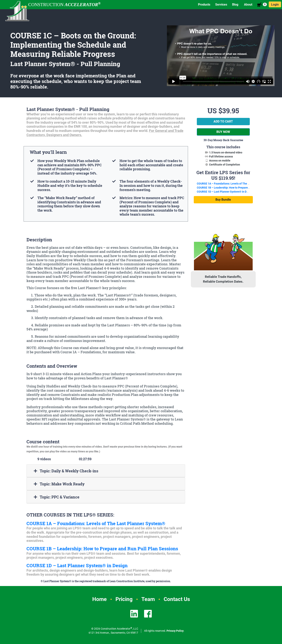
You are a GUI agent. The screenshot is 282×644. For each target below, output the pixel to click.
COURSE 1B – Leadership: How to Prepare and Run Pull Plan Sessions (102, 548)
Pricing (124, 599)
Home (99, 599)
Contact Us (177, 599)
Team (148, 599)
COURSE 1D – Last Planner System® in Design (77, 565)
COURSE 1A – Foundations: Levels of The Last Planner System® (95, 523)
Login (275, 4)
